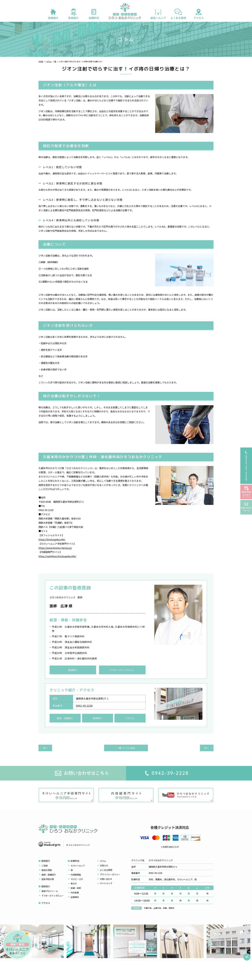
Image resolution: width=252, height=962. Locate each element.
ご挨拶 (45, 865)
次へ (206, 748)
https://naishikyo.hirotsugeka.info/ (57, 556)
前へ (45, 748)
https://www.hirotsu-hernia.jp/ (55, 548)
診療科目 (75, 860)
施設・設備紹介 (65, 718)
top (247, 957)
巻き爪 (74, 883)
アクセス (130, 718)
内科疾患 (75, 892)
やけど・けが (77, 879)
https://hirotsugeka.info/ (51, 539)
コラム (103, 860)
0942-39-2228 (84, 705)
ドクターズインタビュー (122, 670)
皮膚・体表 (76, 888)
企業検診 (75, 897)
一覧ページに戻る (126, 748)
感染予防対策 (48, 879)
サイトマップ (106, 883)
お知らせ (104, 865)
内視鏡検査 (76, 874)
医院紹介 (97, 718)
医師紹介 (73, 670)
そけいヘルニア (78, 865)
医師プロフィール (50, 891)
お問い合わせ (106, 879)
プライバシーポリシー (110, 874)
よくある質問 (106, 869)
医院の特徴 (47, 870)
